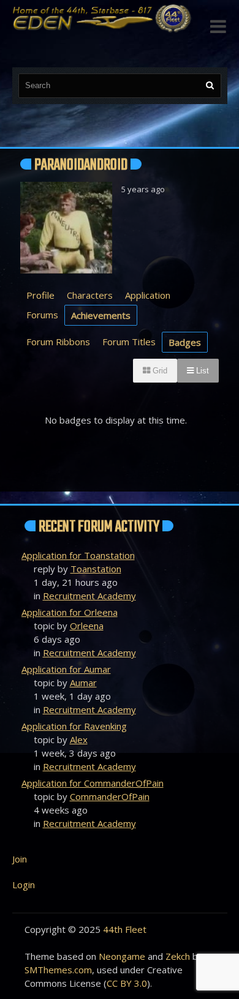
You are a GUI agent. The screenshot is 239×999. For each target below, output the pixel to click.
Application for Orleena (69, 612)
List (201, 370)
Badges (185, 342)
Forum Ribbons (58, 341)
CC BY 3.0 (127, 983)
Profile (40, 295)
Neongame (122, 956)
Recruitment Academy (89, 595)
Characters (90, 295)
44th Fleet (124, 929)
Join (19, 859)
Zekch (177, 956)
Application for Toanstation (78, 555)
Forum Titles (129, 341)
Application (147, 295)
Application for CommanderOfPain (92, 783)
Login (23, 884)
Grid (158, 370)
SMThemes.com (58, 969)
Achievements (101, 315)
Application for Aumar (66, 669)
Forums (42, 315)
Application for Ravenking (74, 726)
